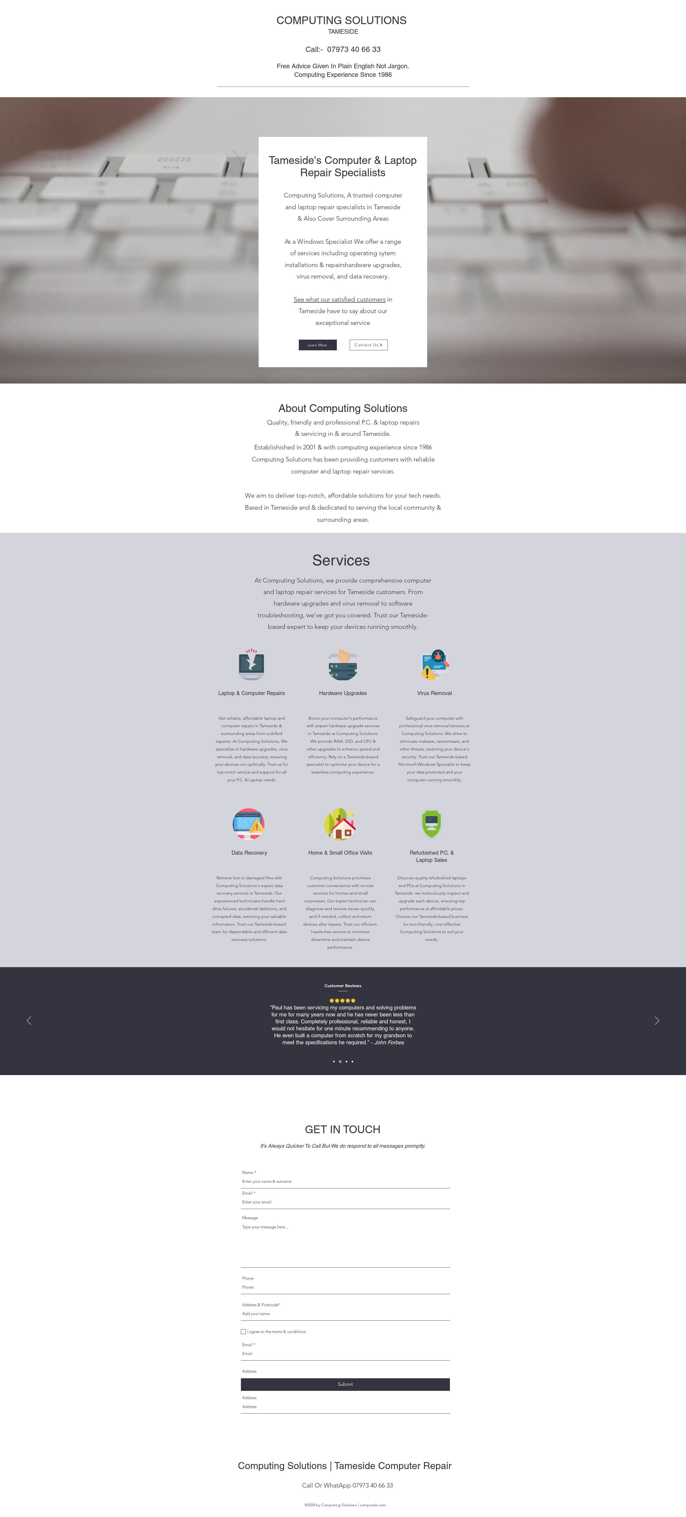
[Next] (657, 1021)
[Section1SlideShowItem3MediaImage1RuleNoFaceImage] (346, 1061)
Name (247, 1172)
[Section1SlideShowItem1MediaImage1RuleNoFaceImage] (334, 1061)
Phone (247, 1278)
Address (249, 1371)
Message (250, 1218)
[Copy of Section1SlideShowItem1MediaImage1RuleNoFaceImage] (352, 1061)
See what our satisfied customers (340, 299)
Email (247, 1193)
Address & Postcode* (261, 1305)
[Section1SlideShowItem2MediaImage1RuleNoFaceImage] (340, 1061)
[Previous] (29, 1021)
